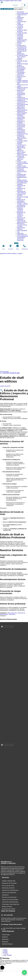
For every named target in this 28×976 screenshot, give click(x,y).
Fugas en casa (21, 76)
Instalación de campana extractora (22, 98)
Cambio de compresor (20, 25)
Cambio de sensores (20, 28)
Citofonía (19, 42)
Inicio (3, 249)
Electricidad (20, 70)
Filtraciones (20, 75)
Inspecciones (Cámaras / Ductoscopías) (21, 92)
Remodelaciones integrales (22, 183)
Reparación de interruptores (21, 200)
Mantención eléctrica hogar (21, 151)
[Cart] (24, 5)
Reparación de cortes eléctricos (21, 192)
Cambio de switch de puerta (22, 30)
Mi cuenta (15, 5)
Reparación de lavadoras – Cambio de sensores (21, 214)
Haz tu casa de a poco (8, 885)
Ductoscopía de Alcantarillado (21, 68)
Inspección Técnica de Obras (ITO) (22, 88)
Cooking (19, 59)
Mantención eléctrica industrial (22, 154)
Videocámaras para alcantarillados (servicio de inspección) (22, 238)
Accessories (20, 12)
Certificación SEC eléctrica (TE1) (22, 40)
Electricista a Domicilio (8, 888)
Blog (17, 249)
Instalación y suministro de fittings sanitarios (21, 137)
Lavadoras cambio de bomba (22, 141)
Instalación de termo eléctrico (21, 130)
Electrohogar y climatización (21, 73)
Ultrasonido (20, 233)
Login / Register (7, 955)
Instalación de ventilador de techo (22, 133)
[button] (14, 967)
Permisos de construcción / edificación (21, 158)
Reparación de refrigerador (21, 218)
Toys (18, 232)
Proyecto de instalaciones (20, 169)
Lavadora (19, 139)
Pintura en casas (21, 162)
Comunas (10, 249)
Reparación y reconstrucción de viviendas (22, 225)
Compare (5, 953)
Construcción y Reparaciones (10, 890)
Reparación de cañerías (21, 189)
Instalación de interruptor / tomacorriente (21, 116)
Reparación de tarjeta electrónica (22, 221)
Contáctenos (24, 249)
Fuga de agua (6, 934)
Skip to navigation (5, 0)
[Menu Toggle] (2, 2)
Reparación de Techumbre (9, 883)
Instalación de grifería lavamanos (22, 109)
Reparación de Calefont (8, 909)
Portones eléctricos (22, 167)
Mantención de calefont (21, 148)
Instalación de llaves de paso (21, 124)
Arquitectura (20, 17)
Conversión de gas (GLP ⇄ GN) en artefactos (22, 57)
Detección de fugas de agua (11, 373)
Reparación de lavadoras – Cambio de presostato (21, 209)
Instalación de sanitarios (21, 127)
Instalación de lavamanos (21, 119)
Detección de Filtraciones (9, 892)
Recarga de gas (21, 174)
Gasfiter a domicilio (22, 80)
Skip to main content (15, 0)
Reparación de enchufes (21, 194)
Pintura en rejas (21, 166)
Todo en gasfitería (22, 230)
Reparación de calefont (21, 186)
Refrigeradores (21, 176)
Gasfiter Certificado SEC (9, 881)
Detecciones (20, 66)
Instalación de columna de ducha (22, 101)
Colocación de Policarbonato (10, 902)
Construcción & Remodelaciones (22, 46)
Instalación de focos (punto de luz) (22, 103)
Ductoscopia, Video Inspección (10, 904)
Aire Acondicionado (22, 13)
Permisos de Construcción (9, 897)
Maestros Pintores (7, 906)
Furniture (19, 77)
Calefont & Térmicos (20, 19)
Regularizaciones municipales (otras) (22, 180)
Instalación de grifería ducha (21, 106)
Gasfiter (19, 79)
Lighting (19, 143)
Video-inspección (22, 234)
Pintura (19, 160)
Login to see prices (5, 386)
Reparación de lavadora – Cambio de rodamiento (22, 204)
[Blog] (17, 246)
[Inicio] (3, 246)
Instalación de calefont (21, 95)
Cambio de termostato (20, 35)
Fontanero (5, 937)
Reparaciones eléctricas (21, 228)
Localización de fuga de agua (21, 145)
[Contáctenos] (24, 246)
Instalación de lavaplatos (21, 122)
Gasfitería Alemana (7, 944)
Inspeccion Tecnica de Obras (10, 899)
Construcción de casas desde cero (22, 49)
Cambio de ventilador (20, 37)
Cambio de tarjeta (22, 33)
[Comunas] (10, 246)
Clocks (19, 44)
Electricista (5, 941)
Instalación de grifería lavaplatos (22, 112)
